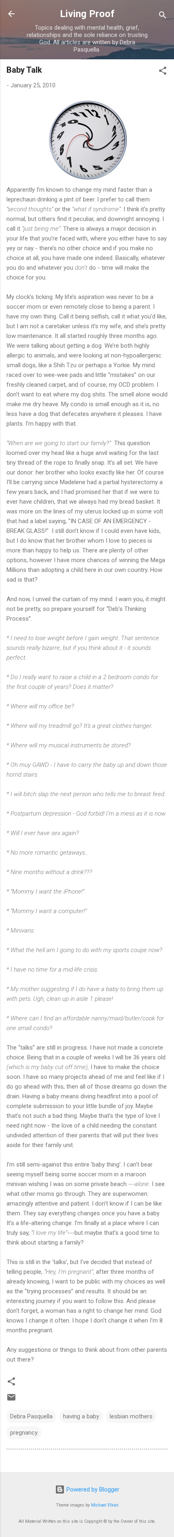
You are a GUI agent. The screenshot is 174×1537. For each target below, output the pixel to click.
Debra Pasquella (31, 1416)
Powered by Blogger (92, 1489)
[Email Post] (11, 1400)
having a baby (81, 1416)
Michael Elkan (105, 1505)
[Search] (163, 16)
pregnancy (24, 1432)
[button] (163, 72)
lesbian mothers (131, 1416)
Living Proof (87, 13)
